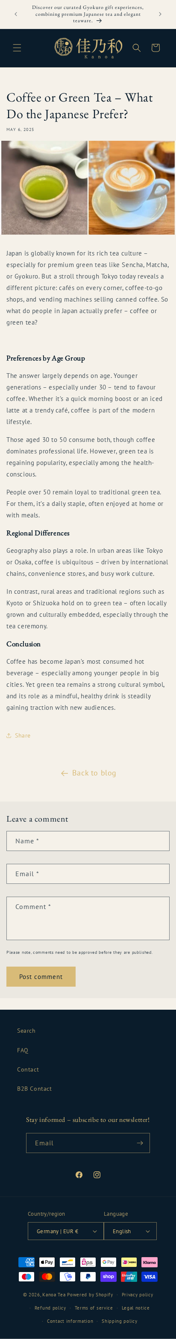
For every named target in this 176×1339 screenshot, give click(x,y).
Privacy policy (137, 1295)
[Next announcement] (160, 14)
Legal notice (136, 1308)
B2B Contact (34, 1088)
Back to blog (94, 773)
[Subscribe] (140, 1143)
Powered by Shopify (90, 1295)
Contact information (70, 1321)
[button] (17, 47)
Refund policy (50, 1308)
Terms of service (94, 1308)
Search (26, 1030)
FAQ (23, 1050)
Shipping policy (120, 1321)
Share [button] (23, 735)
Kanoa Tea (53, 1295)
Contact (28, 1069)
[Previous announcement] (15, 14)
